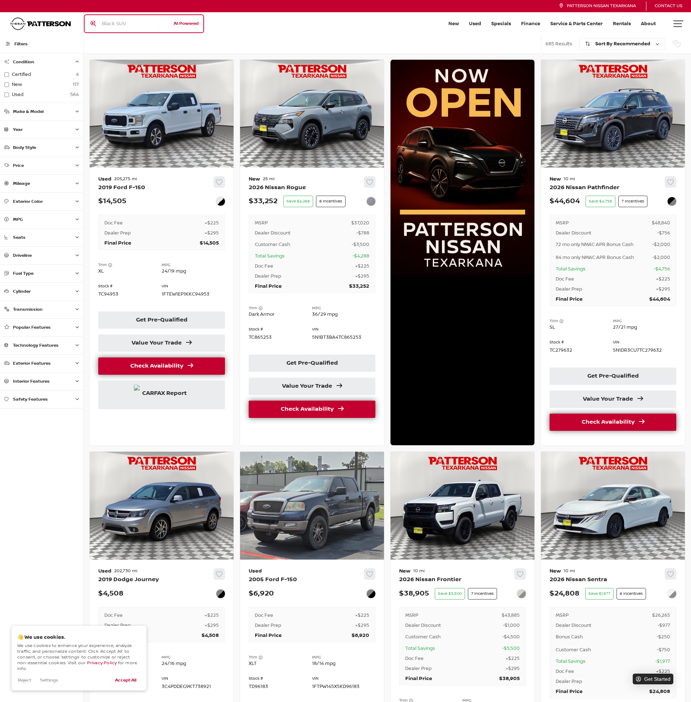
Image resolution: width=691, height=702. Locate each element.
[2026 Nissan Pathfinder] (613, 307)
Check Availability (156, 366)
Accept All (125, 680)
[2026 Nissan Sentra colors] (672, 593)
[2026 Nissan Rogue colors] (371, 201)
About (648, 24)
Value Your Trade (157, 343)
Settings (49, 680)
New (453, 24)
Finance (530, 24)
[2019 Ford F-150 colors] (220, 201)
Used (475, 24)
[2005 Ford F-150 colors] (371, 593)
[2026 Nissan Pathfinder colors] (672, 201)
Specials (501, 24)
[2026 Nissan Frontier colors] (521, 593)
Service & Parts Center (576, 24)
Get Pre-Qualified (162, 320)
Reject (24, 680)
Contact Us (668, 6)
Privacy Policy (102, 663)
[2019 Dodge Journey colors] (220, 593)
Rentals (622, 24)
